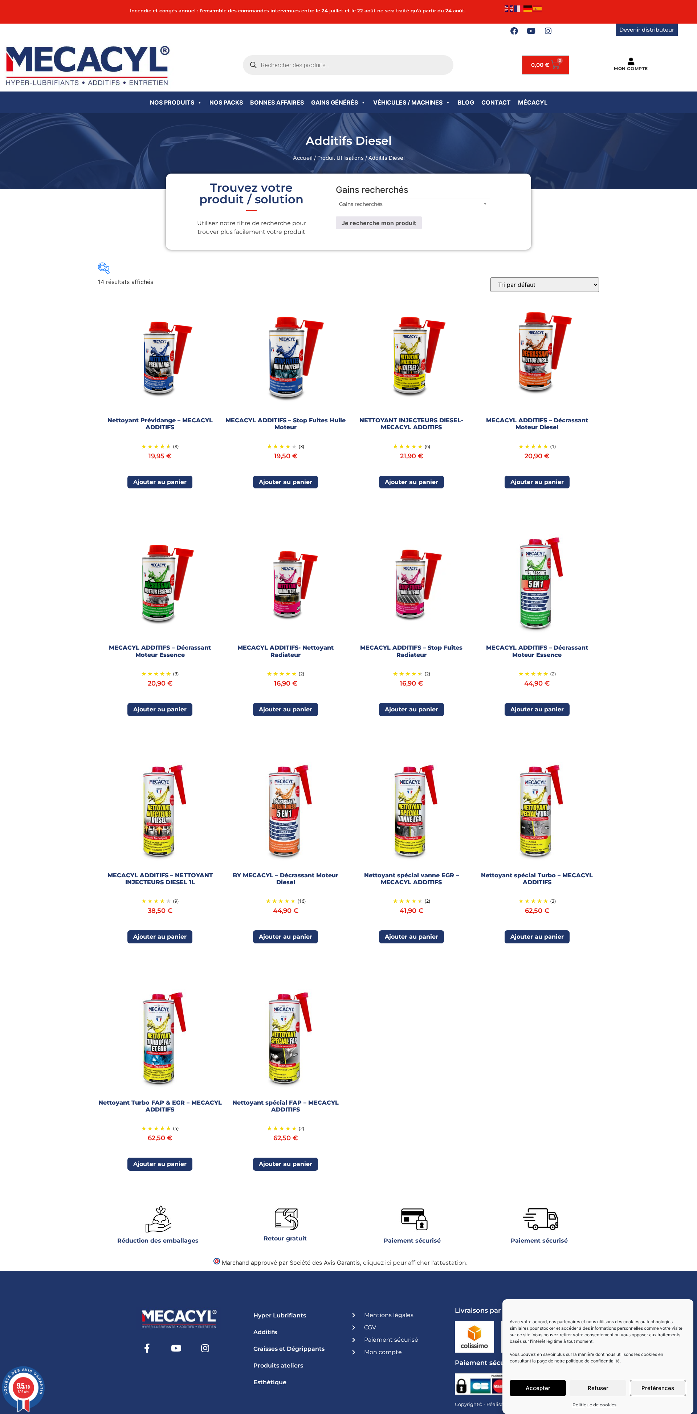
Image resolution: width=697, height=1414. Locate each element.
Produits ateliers (278, 1365)
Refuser (598, 1388)
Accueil (303, 158)
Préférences (657, 1388)
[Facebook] (514, 31)
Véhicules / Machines (408, 102)
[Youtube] (531, 31)
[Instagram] (548, 31)
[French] (518, 8)
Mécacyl (532, 102)
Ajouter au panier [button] (160, 482)
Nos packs (226, 102)
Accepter (538, 1388)
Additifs (265, 1332)
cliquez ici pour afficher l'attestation (414, 1262)
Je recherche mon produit (379, 223)
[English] (509, 8)
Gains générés (334, 102)
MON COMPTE (631, 68)
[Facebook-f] (147, 1348)
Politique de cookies (594, 1404)
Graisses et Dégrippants (289, 1348)
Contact (496, 102)
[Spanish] (537, 8)
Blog (466, 102)
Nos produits (172, 102)
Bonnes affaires (277, 102)
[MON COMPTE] (631, 61)
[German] (528, 8)
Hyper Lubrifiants (279, 1315)
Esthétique (269, 1382)
